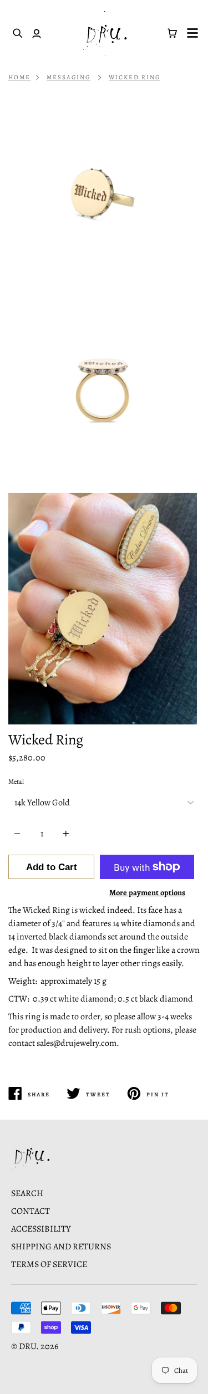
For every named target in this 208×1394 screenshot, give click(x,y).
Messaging (68, 77)
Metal (16, 781)
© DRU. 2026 (34, 1346)
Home (19, 77)
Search (27, 1193)
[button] (192, 33)
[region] (104, 411)
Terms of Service (49, 1264)
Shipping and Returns (61, 1246)
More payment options (147, 892)
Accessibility (41, 1229)
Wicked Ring (134, 77)
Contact (30, 1211)
